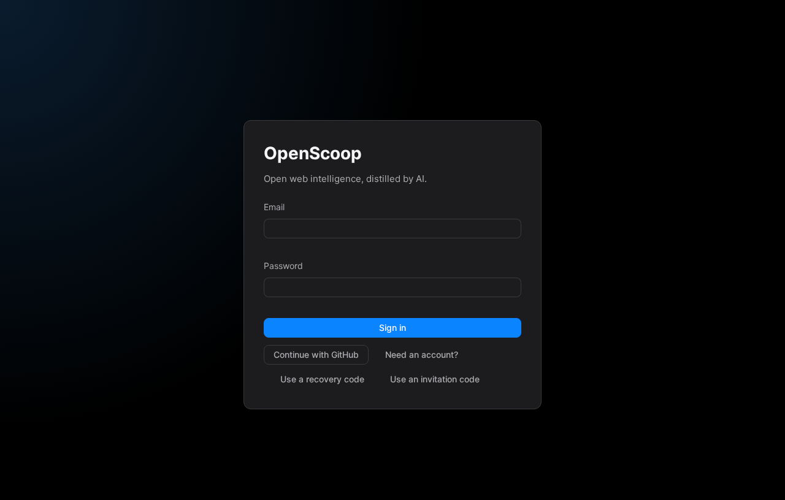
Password (283, 265)
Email (274, 207)
